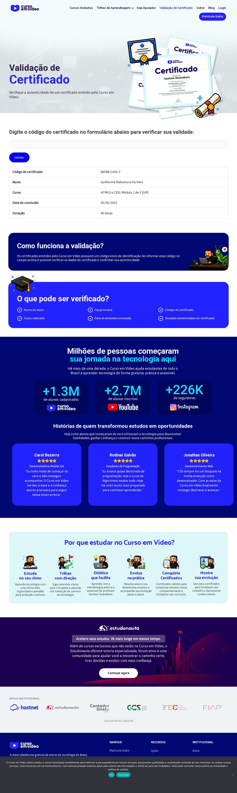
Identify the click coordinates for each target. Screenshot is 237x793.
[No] (232, 775)
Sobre (200, 8)
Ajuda (154, 750)
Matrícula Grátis (212, 16)
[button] (133, 8)
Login (222, 8)
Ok (111, 774)
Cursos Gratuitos (81, 8)
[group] (61, 395)
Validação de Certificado (176, 8)
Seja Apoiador (146, 8)
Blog (211, 8)
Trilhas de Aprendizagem (114, 8)
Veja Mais (123, 774)
